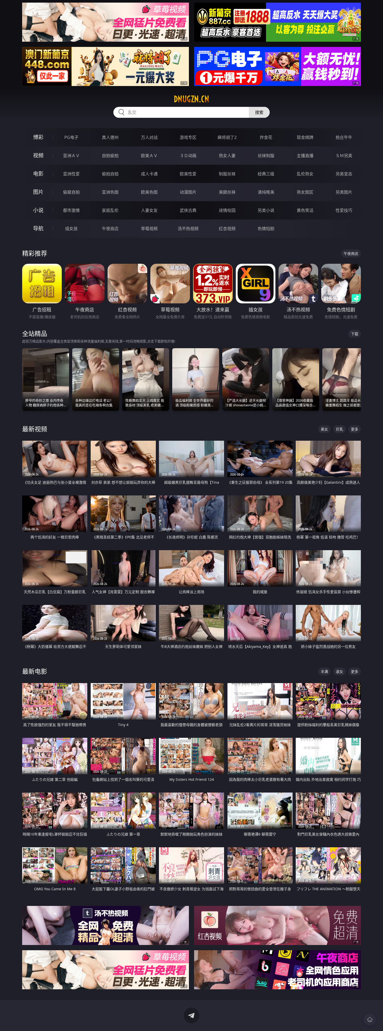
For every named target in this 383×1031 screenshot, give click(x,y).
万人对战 (149, 137)
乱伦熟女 (305, 174)
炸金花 (266, 137)
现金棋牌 (305, 137)
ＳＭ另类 (344, 155)
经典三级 (266, 174)
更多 (354, 429)
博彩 (38, 137)
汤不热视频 (188, 228)
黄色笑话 (305, 210)
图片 (38, 191)
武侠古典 (188, 210)
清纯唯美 (266, 192)
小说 (38, 210)
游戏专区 (188, 137)
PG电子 (71, 137)
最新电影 (34, 671)
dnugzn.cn (191, 99)
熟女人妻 (227, 155)
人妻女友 (149, 210)
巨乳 (339, 429)
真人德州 (110, 137)
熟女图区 (305, 192)
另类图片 (344, 192)
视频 (38, 155)
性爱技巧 (344, 210)
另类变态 (344, 174)
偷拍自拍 (110, 174)
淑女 (339, 671)
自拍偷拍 (110, 155)
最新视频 (34, 429)
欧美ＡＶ (149, 155)
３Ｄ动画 (188, 155)
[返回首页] (369, 1019)
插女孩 (71, 228)
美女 (324, 429)
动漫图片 (188, 192)
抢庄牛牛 (344, 137)
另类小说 (266, 210)
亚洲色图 (110, 192)
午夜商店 (110, 228)
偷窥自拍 (71, 192)
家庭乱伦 (110, 210)
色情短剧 (266, 228)
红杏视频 (227, 228)
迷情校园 (227, 210)
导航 (38, 228)
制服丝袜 (227, 174)
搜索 (259, 112)
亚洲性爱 (71, 174)
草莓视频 (149, 228)
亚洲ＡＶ (71, 155)
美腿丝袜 (227, 192)
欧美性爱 (188, 174)
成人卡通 (149, 174)
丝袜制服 (266, 155)
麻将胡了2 (227, 137)
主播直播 (305, 155)
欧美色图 (149, 192)
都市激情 (71, 210)
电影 (38, 173)
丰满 (324, 671)
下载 (354, 333)
